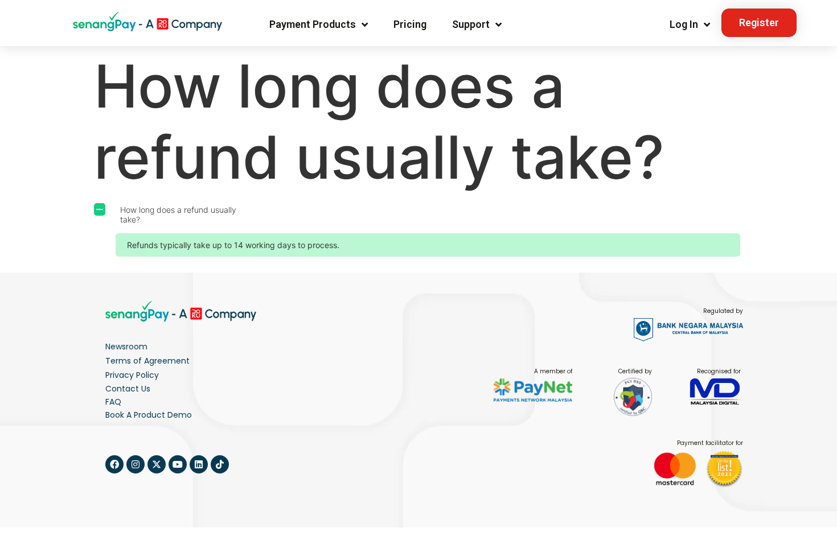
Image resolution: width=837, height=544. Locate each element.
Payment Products (312, 24)
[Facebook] (114, 464)
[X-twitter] (156, 464)
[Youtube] (178, 464)
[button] (418, 215)
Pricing (409, 24)
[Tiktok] (220, 464)
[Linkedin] (199, 464)
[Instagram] (135, 464)
